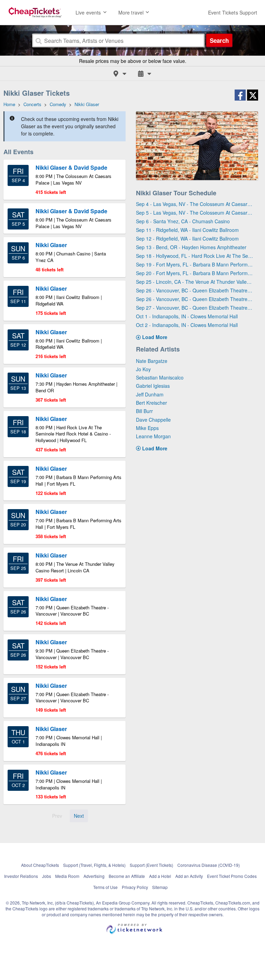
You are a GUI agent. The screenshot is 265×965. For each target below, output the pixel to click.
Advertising (94, 876)
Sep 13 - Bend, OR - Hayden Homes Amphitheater (191, 247)
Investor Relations (21, 876)
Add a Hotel (160, 876)
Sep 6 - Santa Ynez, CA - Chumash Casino (183, 221)
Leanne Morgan (153, 436)
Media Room (67, 876)
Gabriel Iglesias (153, 385)
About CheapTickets (40, 865)
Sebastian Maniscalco (160, 377)
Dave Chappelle (153, 419)
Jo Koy (143, 369)
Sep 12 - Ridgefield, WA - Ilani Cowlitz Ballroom (187, 238)
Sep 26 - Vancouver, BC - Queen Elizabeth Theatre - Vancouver (194, 290)
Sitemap (160, 887)
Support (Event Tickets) (151, 865)
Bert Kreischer (151, 402)
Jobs (46, 876)
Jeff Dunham (150, 394)
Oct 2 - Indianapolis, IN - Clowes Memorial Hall (187, 325)
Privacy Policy (135, 887)
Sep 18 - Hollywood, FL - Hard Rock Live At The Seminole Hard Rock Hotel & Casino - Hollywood (194, 256)
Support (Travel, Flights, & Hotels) (94, 865)
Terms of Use (105, 887)
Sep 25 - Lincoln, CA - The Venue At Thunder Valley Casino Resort (194, 282)
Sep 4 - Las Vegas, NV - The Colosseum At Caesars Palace (194, 204)
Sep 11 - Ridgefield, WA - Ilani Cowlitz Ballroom (187, 230)
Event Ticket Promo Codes (232, 876)
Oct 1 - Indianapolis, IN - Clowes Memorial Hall (187, 316)
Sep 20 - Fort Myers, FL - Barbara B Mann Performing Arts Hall (194, 273)
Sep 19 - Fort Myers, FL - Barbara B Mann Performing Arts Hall (194, 264)
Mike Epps (147, 427)
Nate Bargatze (151, 360)
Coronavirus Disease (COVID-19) (208, 865)
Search (219, 40)
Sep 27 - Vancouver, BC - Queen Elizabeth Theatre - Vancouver (194, 308)
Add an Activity (189, 876)
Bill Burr (144, 410)
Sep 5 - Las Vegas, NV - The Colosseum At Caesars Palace (194, 212)
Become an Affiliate (127, 876)
